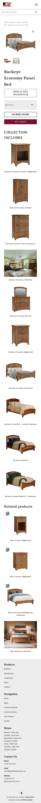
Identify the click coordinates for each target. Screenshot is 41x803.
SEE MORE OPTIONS (20, 114)
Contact (7, 721)
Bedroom (12, 22)
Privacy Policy (29, 797)
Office (6, 683)
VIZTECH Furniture (27, 800)
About (6, 703)
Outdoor (7, 687)
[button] (33, 32)
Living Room (8, 678)
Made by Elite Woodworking (20, 93)
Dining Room (8, 674)
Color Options (9, 717)
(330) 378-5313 (10, 764)
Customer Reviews (11, 708)
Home (6, 22)
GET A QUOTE (20, 122)
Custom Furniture (10, 712)
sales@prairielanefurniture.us (14, 771)
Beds (18, 22)
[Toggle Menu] (36, 5)
